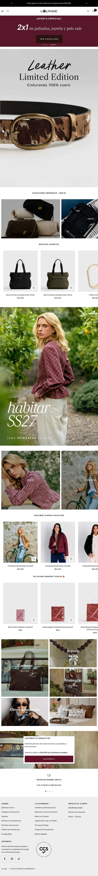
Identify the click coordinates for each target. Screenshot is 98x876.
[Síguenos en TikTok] (18, 859)
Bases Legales (41, 834)
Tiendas (4, 817)
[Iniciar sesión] (88, 11)
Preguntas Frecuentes (44, 830)
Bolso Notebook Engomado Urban (20, 295)
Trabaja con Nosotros (10, 812)
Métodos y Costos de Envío (46, 812)
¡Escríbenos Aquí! (75, 808)
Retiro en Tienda (42, 817)
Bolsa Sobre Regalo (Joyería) (20, 627)
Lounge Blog (6, 834)
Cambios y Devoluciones (45, 808)
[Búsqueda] (8, 11)
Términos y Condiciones (11, 821)
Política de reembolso (10, 830)
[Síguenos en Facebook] (4, 859)
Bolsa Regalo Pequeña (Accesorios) (58, 627)
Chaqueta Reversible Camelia (20, 566)
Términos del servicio (10, 825)
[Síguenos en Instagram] (11, 859)
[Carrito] (93, 11)
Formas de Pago (42, 825)
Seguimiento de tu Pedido (46, 821)
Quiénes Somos (7, 808)
